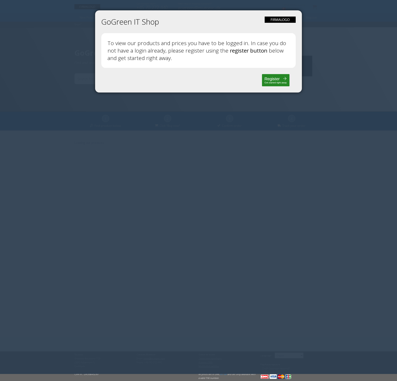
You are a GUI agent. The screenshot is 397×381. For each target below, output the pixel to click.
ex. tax (223, 374)
